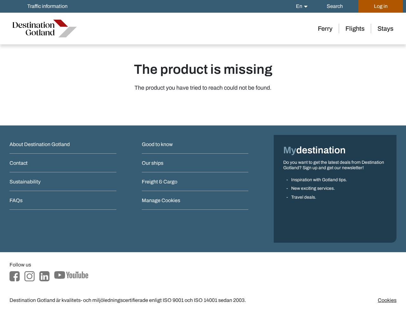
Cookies (387, 300)
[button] (301, 6)
